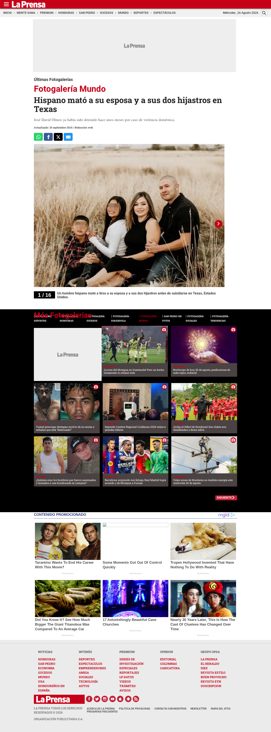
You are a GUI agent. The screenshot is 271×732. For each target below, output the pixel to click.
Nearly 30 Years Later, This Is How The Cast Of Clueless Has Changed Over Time (202, 624)
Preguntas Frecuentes (102, 711)
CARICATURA (170, 668)
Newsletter (199, 708)
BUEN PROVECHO (214, 677)
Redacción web (84, 127)
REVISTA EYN (211, 681)
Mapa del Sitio (220, 708)
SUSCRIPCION (211, 686)
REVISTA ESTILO (213, 673)
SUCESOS (45, 673)
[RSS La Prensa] (136, 699)
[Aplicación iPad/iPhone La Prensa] (120, 699)
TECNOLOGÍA (88, 681)
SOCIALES (86, 677)
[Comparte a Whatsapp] (38, 137)
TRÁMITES (127, 686)
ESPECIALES (128, 668)
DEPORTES (87, 659)
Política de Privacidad (134, 708)
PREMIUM (127, 652)
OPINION (166, 652)
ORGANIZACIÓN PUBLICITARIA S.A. (58, 719)
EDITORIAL (168, 659)
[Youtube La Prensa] (112, 699)
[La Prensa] (53, 699)
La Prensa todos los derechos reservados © (58, 710)
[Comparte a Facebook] (48, 137)
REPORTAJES (129, 673)
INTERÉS (85, 652)
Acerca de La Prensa (101, 708)
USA (41, 681)
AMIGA (84, 673)
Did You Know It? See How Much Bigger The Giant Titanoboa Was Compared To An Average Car (62, 624)
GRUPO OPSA (210, 652)
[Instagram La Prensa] (104, 699)
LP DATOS (126, 677)
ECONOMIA (46, 668)
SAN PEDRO (46, 664)
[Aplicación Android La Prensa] (128, 699)
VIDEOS (125, 681)
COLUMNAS (168, 664)
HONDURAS (46, 659)
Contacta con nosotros (170, 708)
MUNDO (44, 677)
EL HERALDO (210, 664)
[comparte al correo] (68, 137)
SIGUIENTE (224, 497)
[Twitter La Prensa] (97, 699)
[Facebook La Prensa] (89, 699)
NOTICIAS (45, 652)
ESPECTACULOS (90, 664)
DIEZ (204, 668)
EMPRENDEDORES (92, 668)
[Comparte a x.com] (58, 137)
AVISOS (125, 690)
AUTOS (84, 686)
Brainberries (67, 573)
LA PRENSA (209, 659)
